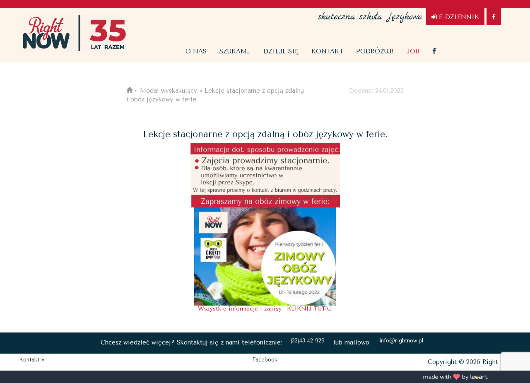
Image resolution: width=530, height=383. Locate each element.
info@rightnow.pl (401, 340)
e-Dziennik (458, 17)
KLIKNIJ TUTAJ (309, 308)
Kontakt (327, 51)
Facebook (264, 360)
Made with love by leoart (455, 377)
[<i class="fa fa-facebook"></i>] (434, 51)
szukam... (235, 51)
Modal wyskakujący (168, 90)
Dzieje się (281, 51)
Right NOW (74, 33)
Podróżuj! (375, 51)
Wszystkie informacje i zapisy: (242, 308)
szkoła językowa (370, 12)
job (413, 51)
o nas (196, 51)
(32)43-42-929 (308, 340)
